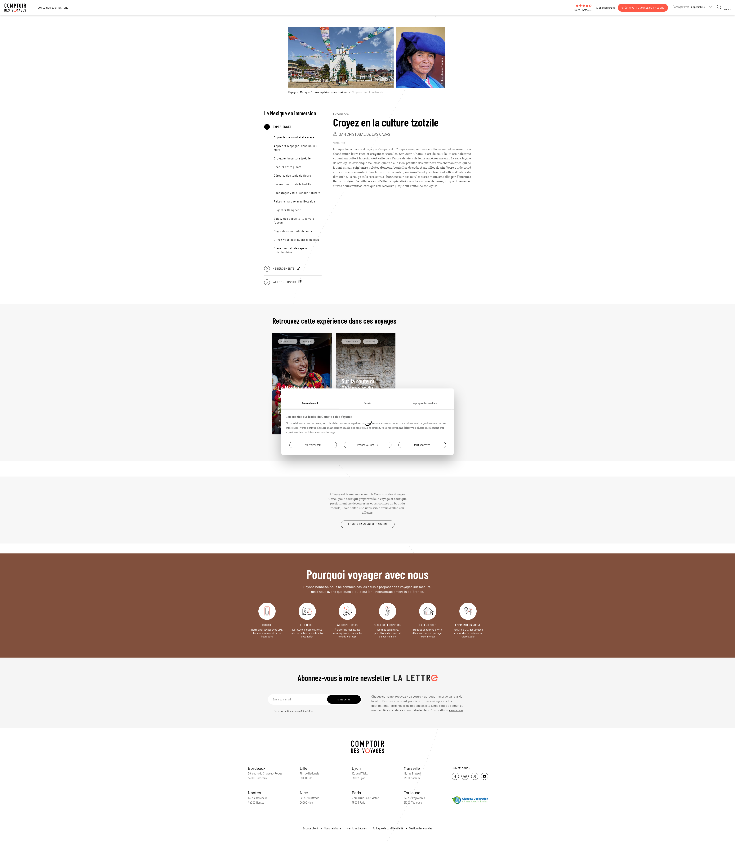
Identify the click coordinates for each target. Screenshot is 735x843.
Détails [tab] (367, 403)
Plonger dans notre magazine (368, 524)
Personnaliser (365, 444)
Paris (356, 792)
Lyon (356, 767)
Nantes (254, 792)
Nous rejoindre (332, 828)
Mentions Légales (357, 828)
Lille (303, 767)
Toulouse (412, 792)
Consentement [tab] (310, 403)
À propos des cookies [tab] (425, 403)
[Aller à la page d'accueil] (17, 7)
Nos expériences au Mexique (330, 92)
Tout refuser (313, 444)
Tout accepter (422, 444)
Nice (304, 792)
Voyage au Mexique (299, 92)
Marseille (412, 767)
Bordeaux (256, 767)
